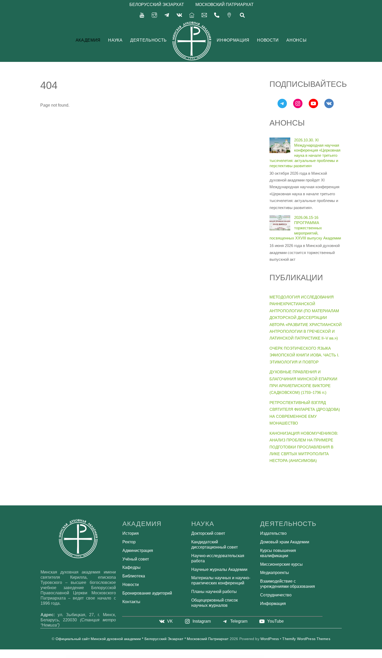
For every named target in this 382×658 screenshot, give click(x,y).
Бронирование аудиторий (147, 593)
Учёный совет (135, 559)
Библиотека (133, 576)
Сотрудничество (276, 595)
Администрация (137, 550)
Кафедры (131, 567)
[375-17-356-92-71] (217, 14)
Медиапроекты (274, 572)
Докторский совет (208, 533)
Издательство (273, 533)
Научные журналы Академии (219, 569)
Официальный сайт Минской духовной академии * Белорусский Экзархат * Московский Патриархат (142, 639)
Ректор (129, 542)
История (130, 533)
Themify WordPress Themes (306, 639)
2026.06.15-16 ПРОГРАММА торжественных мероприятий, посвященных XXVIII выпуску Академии (305, 227)
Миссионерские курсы (281, 564)
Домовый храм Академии (284, 542)
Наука (115, 40)
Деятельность (148, 40)
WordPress (269, 639)
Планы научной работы (214, 591)
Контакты (131, 602)
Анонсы (296, 40)
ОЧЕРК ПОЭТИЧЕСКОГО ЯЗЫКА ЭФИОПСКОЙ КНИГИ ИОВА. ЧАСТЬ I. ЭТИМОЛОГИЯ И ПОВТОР (304, 355)
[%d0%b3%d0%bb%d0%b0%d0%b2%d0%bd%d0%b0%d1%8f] (192, 14)
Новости (268, 40)
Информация (233, 40)
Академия (88, 40)
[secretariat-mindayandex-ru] (204, 14)
